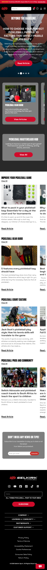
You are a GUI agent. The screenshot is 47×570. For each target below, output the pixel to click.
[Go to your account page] (41, 9)
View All (23, 154)
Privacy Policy (23, 538)
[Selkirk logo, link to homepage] (4, 10)
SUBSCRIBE (23, 504)
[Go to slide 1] (18, 73)
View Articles (20, 119)
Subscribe (34, 453)
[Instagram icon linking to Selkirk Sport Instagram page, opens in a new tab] (9, 487)
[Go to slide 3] (23, 73)
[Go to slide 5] (28, 73)
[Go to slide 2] (21, 73)
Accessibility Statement (23, 546)
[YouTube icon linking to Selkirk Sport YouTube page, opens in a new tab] (15, 487)
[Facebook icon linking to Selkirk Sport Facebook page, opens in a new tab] (21, 487)
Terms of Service (23, 541)
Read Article (23, 57)
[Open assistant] (40, 566)
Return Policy (23, 558)
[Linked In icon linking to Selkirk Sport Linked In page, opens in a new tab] (38, 487)
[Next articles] (44, 196)
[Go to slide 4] (26, 73)
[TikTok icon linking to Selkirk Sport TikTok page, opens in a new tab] (32, 487)
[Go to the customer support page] (37, 8)
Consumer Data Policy (23, 554)
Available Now (41, 1)
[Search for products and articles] (28, 8)
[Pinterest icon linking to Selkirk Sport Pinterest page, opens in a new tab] (26, 487)
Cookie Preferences (23, 549)
